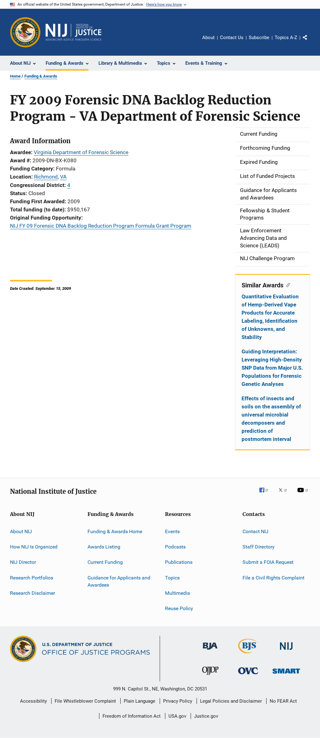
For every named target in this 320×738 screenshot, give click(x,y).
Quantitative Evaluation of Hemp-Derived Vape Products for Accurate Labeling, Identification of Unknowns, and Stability (270, 316)
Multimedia (177, 593)
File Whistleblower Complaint (85, 701)
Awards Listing (104, 547)
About (208, 37)
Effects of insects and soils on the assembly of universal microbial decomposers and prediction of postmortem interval (271, 418)
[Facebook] (266, 494)
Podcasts (175, 547)
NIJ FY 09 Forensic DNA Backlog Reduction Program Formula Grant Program (100, 226)
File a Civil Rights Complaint (273, 577)
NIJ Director (23, 562)
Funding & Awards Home (115, 531)
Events (172, 531)
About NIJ (21, 531)
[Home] (73, 32)
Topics (172, 577)
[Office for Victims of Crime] (248, 675)
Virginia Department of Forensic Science (81, 152)
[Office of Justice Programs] (25, 32)
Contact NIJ (255, 531)
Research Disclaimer (32, 593)
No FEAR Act (283, 701)
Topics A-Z (286, 37)
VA (63, 177)
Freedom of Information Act (131, 716)
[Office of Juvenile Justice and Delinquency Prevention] (210, 676)
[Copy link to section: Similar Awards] (286, 284)
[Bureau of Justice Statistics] (248, 654)
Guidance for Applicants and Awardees (119, 581)
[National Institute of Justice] (286, 651)
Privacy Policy (177, 701)
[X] (285, 494)
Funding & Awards (40, 76)
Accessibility (33, 701)
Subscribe (259, 37)
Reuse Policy (179, 608)
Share (310, 41)
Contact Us (231, 37)
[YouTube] (304, 494)
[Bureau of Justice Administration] (210, 650)
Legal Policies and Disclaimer (231, 701)
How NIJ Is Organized (34, 547)
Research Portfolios (31, 577)
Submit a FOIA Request (267, 562)
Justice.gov (206, 716)
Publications (178, 562)
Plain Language (139, 701)
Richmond (46, 177)
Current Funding (105, 562)
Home (15, 76)
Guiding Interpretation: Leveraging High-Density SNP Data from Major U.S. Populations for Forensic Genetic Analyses (272, 367)
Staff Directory (258, 547)
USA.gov (177, 716)
